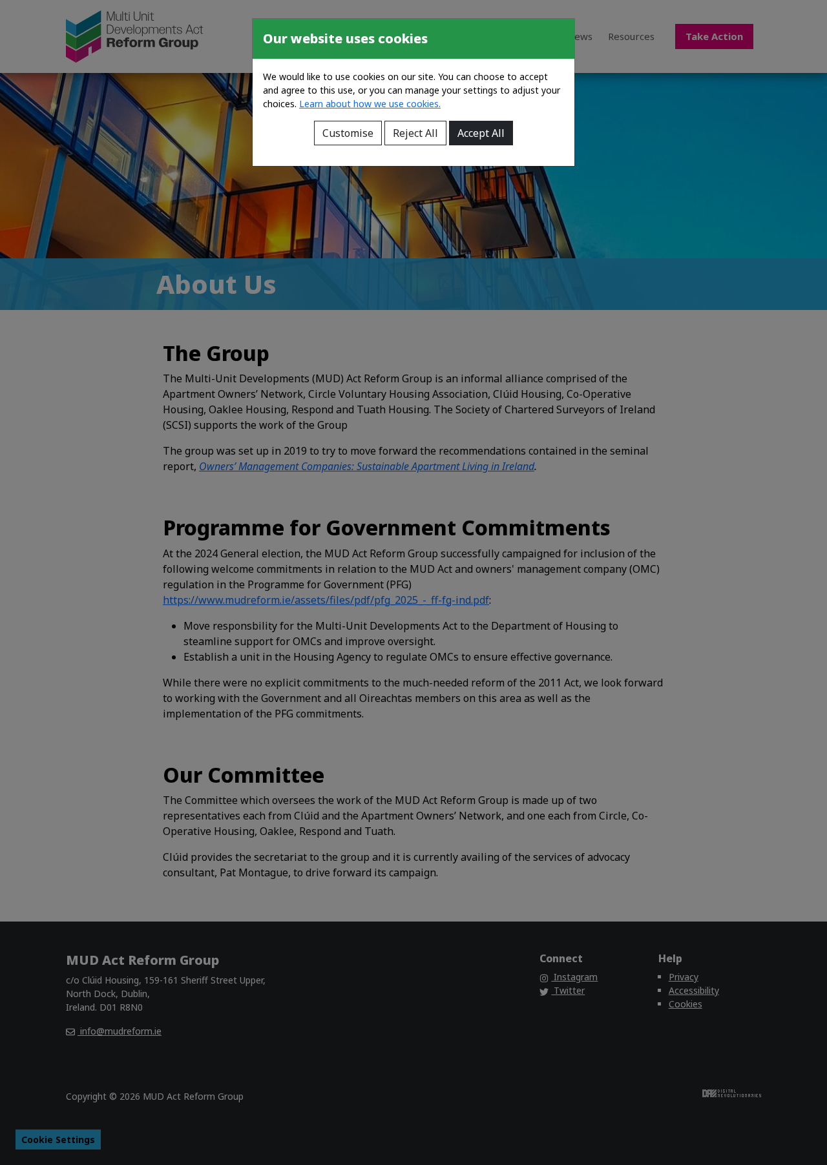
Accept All (481, 133)
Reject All (415, 133)
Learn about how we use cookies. (370, 104)
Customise (347, 133)
